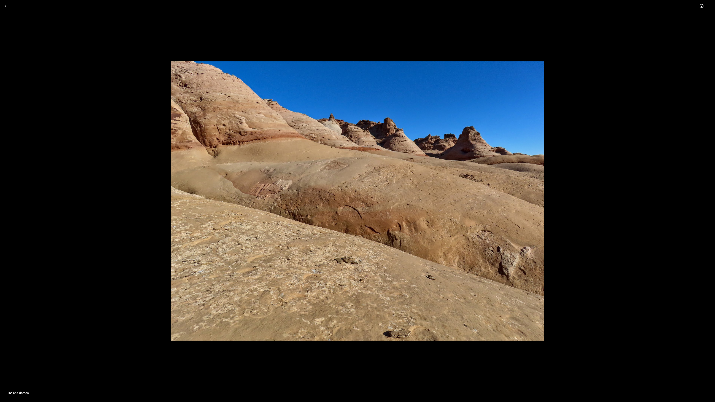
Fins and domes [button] (18, 393)
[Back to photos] (5, 5)
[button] (10, 201)
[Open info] (701, 6)
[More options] (709, 6)
